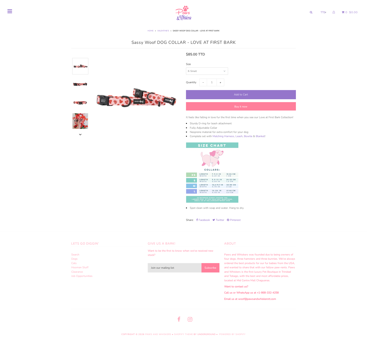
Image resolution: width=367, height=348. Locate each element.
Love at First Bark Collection (276, 117)
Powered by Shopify (232, 334)
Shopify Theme (183, 334)
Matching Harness (223, 136)
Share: (189, 220)
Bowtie (248, 136)
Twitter (219, 220)
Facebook (204, 220)
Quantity (191, 82)
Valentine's (163, 30)
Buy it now (240, 106)
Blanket (260, 136)
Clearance (77, 272)
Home (150, 30)
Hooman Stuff (80, 267)
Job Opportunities (82, 276)
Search (75, 254)
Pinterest (235, 220)
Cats (74, 263)
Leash (239, 136)
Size (188, 64)
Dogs (74, 259)
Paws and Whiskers (158, 334)
